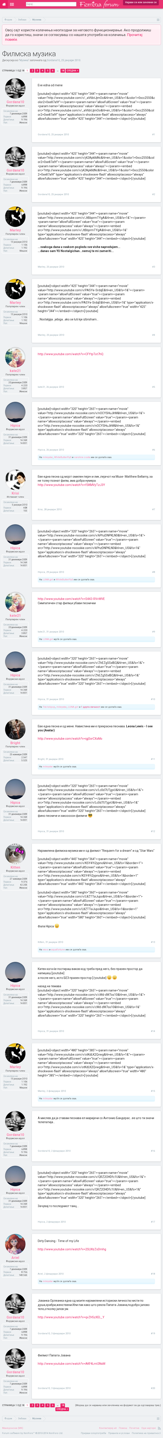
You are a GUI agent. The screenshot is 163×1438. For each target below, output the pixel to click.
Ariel (40, 1273)
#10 (153, 699)
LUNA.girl (48, 579)
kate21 (41, 387)
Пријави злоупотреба (93, 1433)
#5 (153, 387)
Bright (41, 759)
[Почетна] (4, 4)
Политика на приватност (146, 1433)
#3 (153, 266)
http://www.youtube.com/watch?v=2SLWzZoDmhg (72, 1249)
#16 (153, 1151)
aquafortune (58, 949)
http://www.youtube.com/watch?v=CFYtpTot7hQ (70, 354)
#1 (153, 134)
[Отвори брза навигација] (158, 19)
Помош (123, 1428)
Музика (24, 60)
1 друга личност (90, 707)
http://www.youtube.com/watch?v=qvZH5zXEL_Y (71, 1317)
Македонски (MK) (12, 1428)
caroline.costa (82, 457)
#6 (153, 449)
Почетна (134, 1428)
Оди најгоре (148, 1428)
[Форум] (12, 4)
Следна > (72, 70)
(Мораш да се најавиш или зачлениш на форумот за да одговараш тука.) (118, 1405)
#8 (153, 572)
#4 (153, 335)
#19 (153, 1333)
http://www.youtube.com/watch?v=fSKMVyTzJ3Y (71, 485)
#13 (153, 942)
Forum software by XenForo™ (32, 1433)
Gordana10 (53, 60)
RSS (159, 1428)
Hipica (41, 449)
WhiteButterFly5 (62, 457)
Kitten (41, 942)
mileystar (48, 457)
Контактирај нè (108, 1428)
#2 (153, 194)
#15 (153, 1091)
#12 (153, 831)
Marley (41, 266)
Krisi (40, 509)
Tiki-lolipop (49, 707)
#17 (153, 1221)
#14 (153, 1031)
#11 (153, 759)
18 (63, 70)
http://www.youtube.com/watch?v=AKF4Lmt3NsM (71, 1363)
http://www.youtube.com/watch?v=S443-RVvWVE (71, 599)
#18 (153, 1273)
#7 (153, 509)
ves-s (45, 949)
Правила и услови (119, 1433)
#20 (153, 1388)
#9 (153, 631)
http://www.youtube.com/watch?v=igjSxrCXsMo (70, 738)
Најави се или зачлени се (141, 2)
